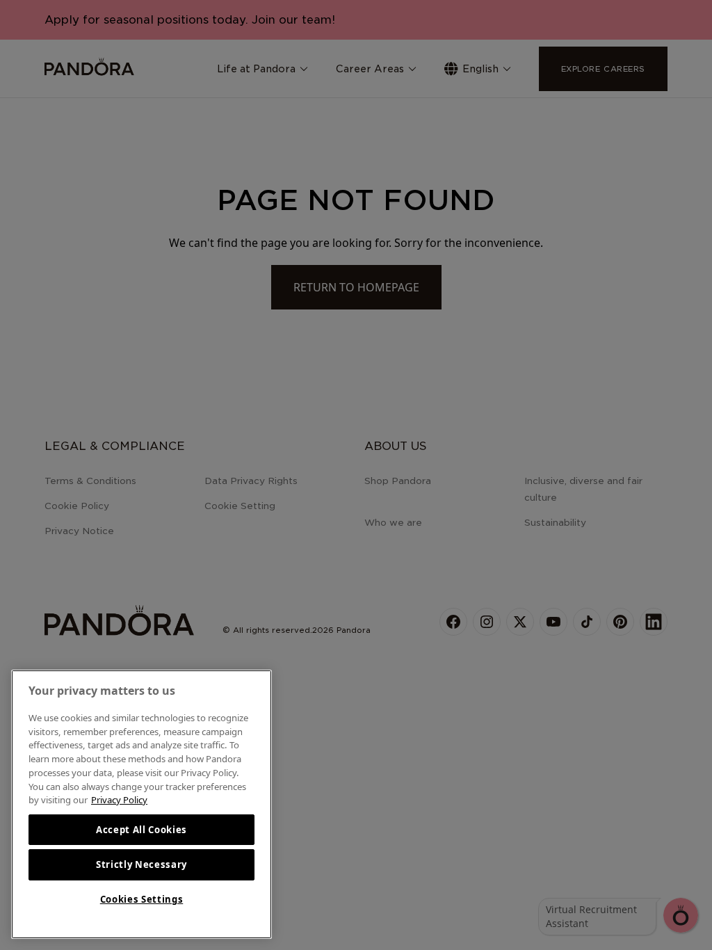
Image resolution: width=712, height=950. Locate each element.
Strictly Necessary (141, 864)
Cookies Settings (142, 899)
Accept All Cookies (141, 829)
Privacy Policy (119, 800)
